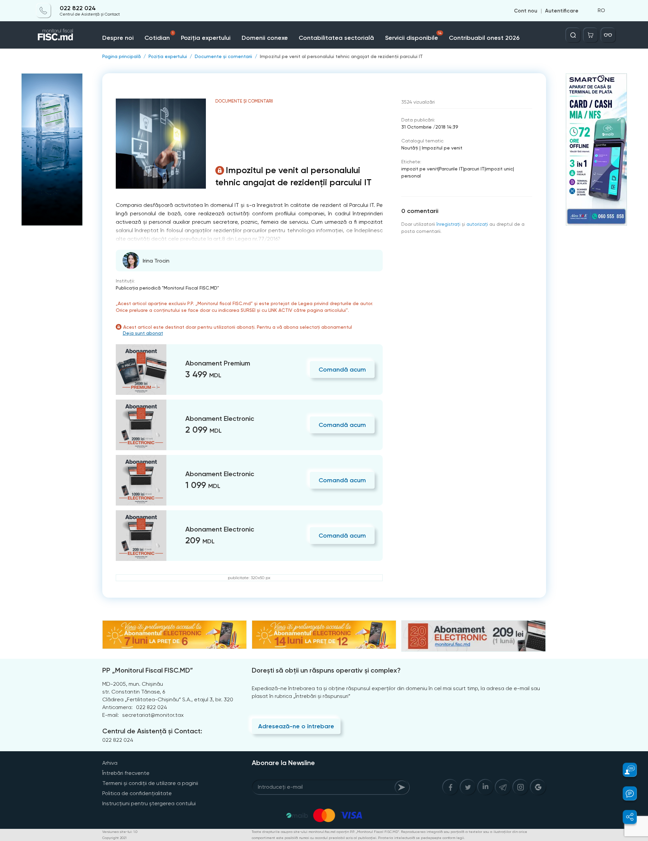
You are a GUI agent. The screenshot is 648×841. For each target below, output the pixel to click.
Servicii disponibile (413, 36)
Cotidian (158, 36)
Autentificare (561, 11)
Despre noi (118, 38)
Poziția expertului (206, 38)
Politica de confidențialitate (137, 793)
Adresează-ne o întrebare (296, 726)
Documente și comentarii (223, 56)
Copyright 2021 (114, 838)
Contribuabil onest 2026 (484, 38)
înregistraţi (448, 224)
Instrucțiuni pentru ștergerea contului (149, 803)
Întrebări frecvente (126, 773)
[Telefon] (43, 11)
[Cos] (591, 35)
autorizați (477, 224)
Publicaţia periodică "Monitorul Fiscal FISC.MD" (167, 288)
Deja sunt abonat (143, 333)
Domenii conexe (265, 38)
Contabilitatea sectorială (336, 38)
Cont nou (525, 11)
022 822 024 (78, 8)
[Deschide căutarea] (573, 35)
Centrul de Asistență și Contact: (152, 731)
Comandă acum (342, 369)
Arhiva (109, 763)
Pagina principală (121, 56)
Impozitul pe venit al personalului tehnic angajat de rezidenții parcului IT (341, 56)
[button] (626, 769)
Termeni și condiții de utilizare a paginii (150, 783)
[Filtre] (608, 35)
